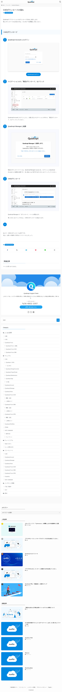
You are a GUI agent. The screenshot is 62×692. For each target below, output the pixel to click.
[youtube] (34, 312)
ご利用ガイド (9, 401)
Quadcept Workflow (10, 424)
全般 (6, 336)
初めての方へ (8, 443)
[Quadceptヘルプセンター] (31, 2)
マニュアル (8, 355)
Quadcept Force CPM (10, 414)
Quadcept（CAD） (10, 362)
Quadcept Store (9, 391)
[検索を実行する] (58, 320)
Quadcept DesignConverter (12, 368)
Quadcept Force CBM (11, 352)
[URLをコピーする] (54, 250)
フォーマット (9, 437)
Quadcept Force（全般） (12, 345)
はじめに (9, 365)
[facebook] (28, 312)
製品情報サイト (14, 687)
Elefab (6, 427)
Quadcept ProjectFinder (11, 372)
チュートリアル (9, 440)
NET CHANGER (9, 430)
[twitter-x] (31, 312)
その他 (7, 381)
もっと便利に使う (9, 447)
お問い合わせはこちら (31, 307)
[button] (7, 250)
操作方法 (8, 433)
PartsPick (7, 476)
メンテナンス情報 (9, 483)
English (49, 687)
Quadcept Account (9, 385)
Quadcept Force (9, 342)
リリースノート (9, 450)
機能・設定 (8, 398)
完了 (6, 489)
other (6, 493)
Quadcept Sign (9, 378)
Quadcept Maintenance (11, 375)
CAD (6, 339)
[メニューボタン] (2, 2)
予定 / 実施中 (8, 486)
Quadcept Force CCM (11, 349)
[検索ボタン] (60, 2)
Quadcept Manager (8, 12)
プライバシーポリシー (42, 687)
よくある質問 (8, 332)
